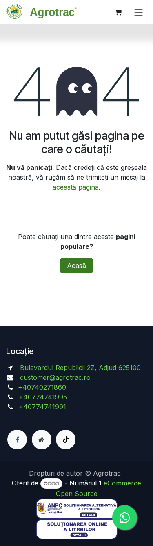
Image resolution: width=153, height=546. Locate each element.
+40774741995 (42, 397)
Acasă (76, 266)
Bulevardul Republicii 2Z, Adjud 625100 (79, 367)
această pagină (76, 187)
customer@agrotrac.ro (55, 377)
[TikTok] (65, 439)
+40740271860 (43, 387)
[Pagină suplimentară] (41, 439)
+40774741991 (42, 407)
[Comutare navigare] (138, 12)
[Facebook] (17, 439)
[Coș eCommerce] (118, 12)
